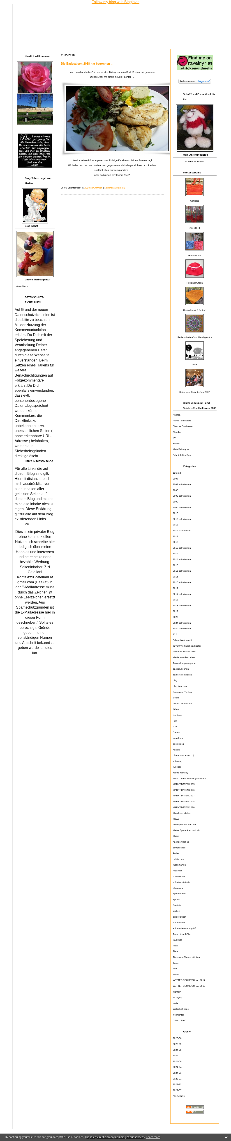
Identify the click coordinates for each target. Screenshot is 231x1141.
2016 (175, 576)
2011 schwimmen (182, 530)
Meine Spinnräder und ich (186, 830)
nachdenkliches (181, 842)
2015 (175, 565)
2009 (175, 501)
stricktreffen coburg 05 (184, 928)
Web (175, 968)
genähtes (178, 738)
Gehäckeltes (194, 255)
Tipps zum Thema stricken (186, 957)
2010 (175, 513)
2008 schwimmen (182, 496)
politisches (178, 859)
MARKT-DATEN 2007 (184, 795)
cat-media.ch (21, 286)
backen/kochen (181, 669)
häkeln (176, 749)
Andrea (176, 415)
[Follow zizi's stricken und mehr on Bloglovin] (194, 83)
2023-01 (177, 1078)
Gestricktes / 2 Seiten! (194, 310)
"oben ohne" (179, 1020)
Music (176, 836)
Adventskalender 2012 (184, 651)
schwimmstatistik (181, 882)
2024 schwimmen (182, 623)
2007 (175, 478)
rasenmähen (179, 865)
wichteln (177, 992)
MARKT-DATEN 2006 (184, 790)
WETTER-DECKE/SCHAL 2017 (189, 980)
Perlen (176, 853)
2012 (175, 536)
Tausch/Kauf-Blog (182, 934)
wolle (175, 1003)
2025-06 (177, 1038)
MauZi (176, 819)
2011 (175, 524)
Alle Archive (179, 1096)
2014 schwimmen (182, 559)
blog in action (180, 686)
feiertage (177, 715)
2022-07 (177, 1090)
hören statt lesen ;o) (183, 755)
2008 (194, 364)
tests (175, 945)
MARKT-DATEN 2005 (184, 784)
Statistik (177, 905)
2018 (175, 599)
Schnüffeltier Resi (182, 455)
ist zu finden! (194, 161)
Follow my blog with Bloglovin (115, 2)
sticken (176, 911)
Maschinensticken (182, 813)
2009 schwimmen (182, 507)
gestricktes (178, 744)
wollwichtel (178, 1015)
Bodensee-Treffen (182, 692)
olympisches (179, 847)
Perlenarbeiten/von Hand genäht (195, 337)
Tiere (175, 951)
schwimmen (179, 876)
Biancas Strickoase (183, 426)
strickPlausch (179, 917)
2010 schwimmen (182, 519)
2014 (175, 553)
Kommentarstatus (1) (115, 187)
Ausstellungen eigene (184, 663)
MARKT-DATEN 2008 (184, 801)
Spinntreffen (179, 893)
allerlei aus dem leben (184, 657)
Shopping (178, 888)
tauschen (177, 940)
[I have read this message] (226, 1137)
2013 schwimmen (182, 548)
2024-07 (177, 1055)
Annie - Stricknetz (182, 420)
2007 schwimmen (182, 484)
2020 (175, 617)
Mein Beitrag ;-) (181, 449)
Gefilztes (194, 201)
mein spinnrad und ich (184, 824)
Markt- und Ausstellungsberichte (189, 778)
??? (175, 634)
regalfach (177, 870)
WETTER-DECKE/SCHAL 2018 (189, 986)
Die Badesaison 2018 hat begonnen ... (87, 63)
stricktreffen (179, 922)
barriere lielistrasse (182, 674)
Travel (176, 963)
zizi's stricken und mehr (43, 10)
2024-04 (177, 1067)
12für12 (177, 473)
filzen (175, 726)
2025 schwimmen (182, 628)
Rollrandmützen (195, 283)
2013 (175, 542)
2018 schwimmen (182, 605)
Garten (176, 732)
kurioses (177, 767)
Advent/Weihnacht (182, 640)
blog (175, 680)
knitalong (177, 761)
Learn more (153, 1137)
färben (176, 709)
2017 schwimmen (182, 594)
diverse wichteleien (182, 703)
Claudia (177, 432)
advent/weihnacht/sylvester (187, 646)
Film (175, 721)
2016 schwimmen (182, 582)
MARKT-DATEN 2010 (184, 807)
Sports (176, 899)
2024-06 (177, 1061)
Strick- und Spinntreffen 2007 (194, 392)
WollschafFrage (181, 1009)
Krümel (176, 443)
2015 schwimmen (182, 571)
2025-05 (177, 1044)
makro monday (180, 772)
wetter (176, 974)
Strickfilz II (194, 228)
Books (176, 697)
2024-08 (177, 1050)
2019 (175, 611)
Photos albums (192, 172)
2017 (175, 588)
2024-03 (177, 1073)
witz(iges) (177, 997)
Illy (174, 437)
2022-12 (177, 1084)
